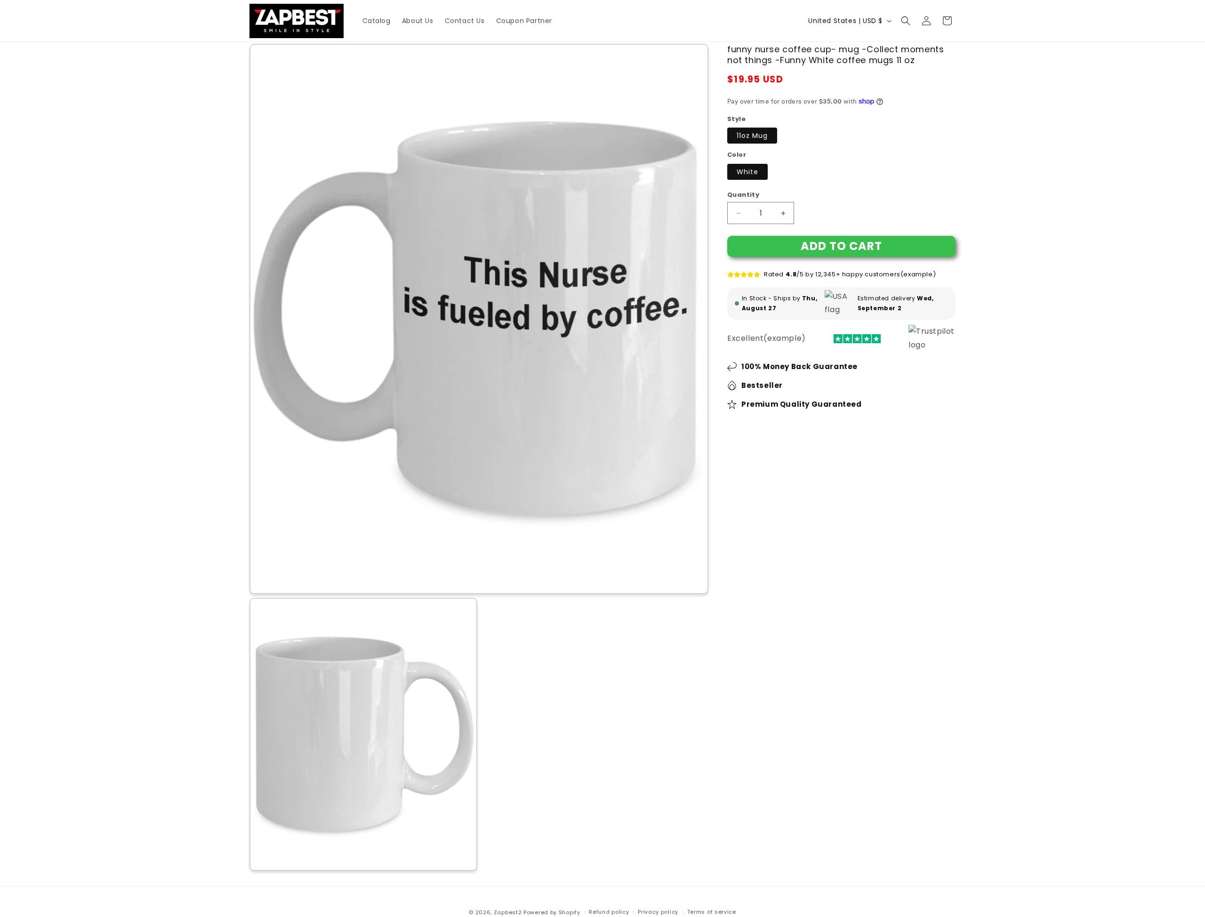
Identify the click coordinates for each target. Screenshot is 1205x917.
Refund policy (609, 912)
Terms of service (711, 912)
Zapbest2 (508, 912)
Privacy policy (658, 912)
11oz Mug (752, 135)
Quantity (743, 194)
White (747, 172)
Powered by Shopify (551, 912)
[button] (905, 20)
